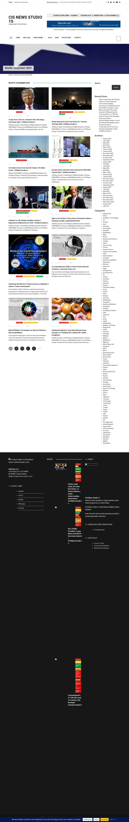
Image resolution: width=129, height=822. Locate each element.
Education (106, 266)
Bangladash (107, 232)
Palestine (106, 363)
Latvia (105, 329)
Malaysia (106, 336)
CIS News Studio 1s (25, 19)
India (104, 312)
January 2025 (107, 176)
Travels (105, 407)
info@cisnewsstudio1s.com (22, 476)
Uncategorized (22, 160)
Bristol (105, 237)
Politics (20, 112)
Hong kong (106, 306)
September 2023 (108, 202)
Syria (104, 395)
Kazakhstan (107, 323)
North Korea (107, 357)
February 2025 (107, 174)
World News (38, 37)
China (105, 243)
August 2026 (107, 138)
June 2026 (106, 141)
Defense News (107, 256)
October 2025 (107, 157)
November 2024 (108, 181)
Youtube (21, 508)
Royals (35, 210)
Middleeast (106, 340)
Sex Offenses (107, 380)
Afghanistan (107, 213)
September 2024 (108, 185)
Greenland (106, 302)
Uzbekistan (106, 432)
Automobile (106, 228)
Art (104, 220)
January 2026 (107, 151)
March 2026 (107, 147)
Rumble (20, 499)
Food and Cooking (108, 287)
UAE (104, 414)
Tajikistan (106, 397)
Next (39, 348)
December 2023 (108, 197)
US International (108, 428)
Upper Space (107, 426)
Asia (104, 224)
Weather (106, 439)
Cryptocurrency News (110, 251)
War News (74, 322)
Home (18, 37)
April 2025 (106, 170)
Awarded (106, 230)
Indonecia (106, 315)
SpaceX (105, 390)
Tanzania (106, 399)
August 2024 (107, 187)
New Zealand (107, 355)
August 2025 (107, 162)
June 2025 (106, 166)
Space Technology (66, 162)
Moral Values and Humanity (78, 674)
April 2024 (106, 191)
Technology (72, 259)
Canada (105, 241)
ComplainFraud (99, 530)
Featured (106, 283)
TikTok (20, 495)
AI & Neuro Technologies (111, 218)
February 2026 (107, 149)
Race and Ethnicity (109, 371)
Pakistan (106, 361)
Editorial (105, 264)
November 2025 (108, 155)
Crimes (105, 247)
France (105, 291)
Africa (105, 216)
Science (105, 378)
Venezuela (106, 435)
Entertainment (80, 112)
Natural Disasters (108, 352)
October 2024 (107, 183)
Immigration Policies (109, 310)
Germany (106, 298)
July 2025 (106, 164)
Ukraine (105, 416)
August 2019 (107, 204)
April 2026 (106, 145)
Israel (105, 319)
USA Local (27, 37)
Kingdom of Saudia (109, 325)
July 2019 (106, 206)
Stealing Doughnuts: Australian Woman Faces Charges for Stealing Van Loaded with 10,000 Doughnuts (69, 332)
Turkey (105, 409)
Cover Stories (64, 160)
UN (104, 420)
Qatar (105, 369)
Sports (105, 392)
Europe (105, 277)
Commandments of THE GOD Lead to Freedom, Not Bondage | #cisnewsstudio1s (109, 116)
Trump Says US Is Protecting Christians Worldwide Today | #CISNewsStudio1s (108, 129)
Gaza (104, 293)
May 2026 (106, 143)
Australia (106, 226)
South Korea (107, 386)
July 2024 (106, 189)
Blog (50, 37)
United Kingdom (108, 424)
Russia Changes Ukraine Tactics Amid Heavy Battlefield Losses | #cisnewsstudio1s (109, 123)
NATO (105, 348)
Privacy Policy (99, 543)
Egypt (105, 268)
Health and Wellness (31, 322)
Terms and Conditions (101, 546)
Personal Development (110, 365)
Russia (105, 376)
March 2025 (107, 172)
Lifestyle (106, 331)
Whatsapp (21, 504)
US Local (106, 430)
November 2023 (108, 200)
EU (104, 275)
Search (97, 83)
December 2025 (108, 153)
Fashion (105, 281)
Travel (62, 114)
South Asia (106, 384)
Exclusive (74, 160)
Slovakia (105, 382)
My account (66, 37)
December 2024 (108, 178)
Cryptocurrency (30, 276)
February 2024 (107, 195)
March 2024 (107, 193)
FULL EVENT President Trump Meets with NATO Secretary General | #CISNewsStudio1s (108, 110)
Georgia (105, 296)
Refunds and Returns (101, 548)
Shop (57, 37)
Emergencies (107, 270)
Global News (107, 300)
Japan (105, 321)
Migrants (106, 342)
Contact (77, 37)
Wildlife (105, 441)
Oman (105, 359)
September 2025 (108, 160)
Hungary (105, 308)
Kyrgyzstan (106, 327)
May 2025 (106, 168)
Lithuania (106, 333)
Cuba (104, 253)
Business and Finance (67, 112)
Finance (40, 276)
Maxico (105, 338)
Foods (105, 289)
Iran (104, 317)
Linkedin (21, 491)
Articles (20, 276)
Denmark (106, 258)
